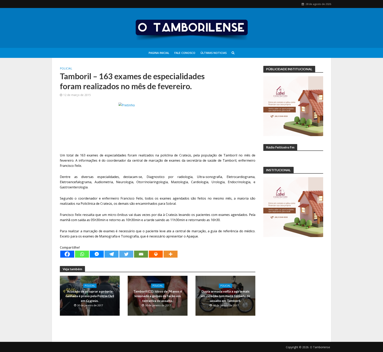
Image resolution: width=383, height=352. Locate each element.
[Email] (141, 254)
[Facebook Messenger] (97, 254)
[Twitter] (126, 254)
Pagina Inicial (159, 53)
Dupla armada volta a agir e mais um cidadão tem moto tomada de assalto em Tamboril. (225, 295)
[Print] (156, 254)
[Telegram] (111, 254)
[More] (171, 254)
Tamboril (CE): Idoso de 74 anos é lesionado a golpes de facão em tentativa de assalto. (157, 295)
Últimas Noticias (213, 53)
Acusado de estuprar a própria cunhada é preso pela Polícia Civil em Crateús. (89, 295)
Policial (66, 68)
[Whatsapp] (82, 254)
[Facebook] (67, 254)
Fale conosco (184, 53)
